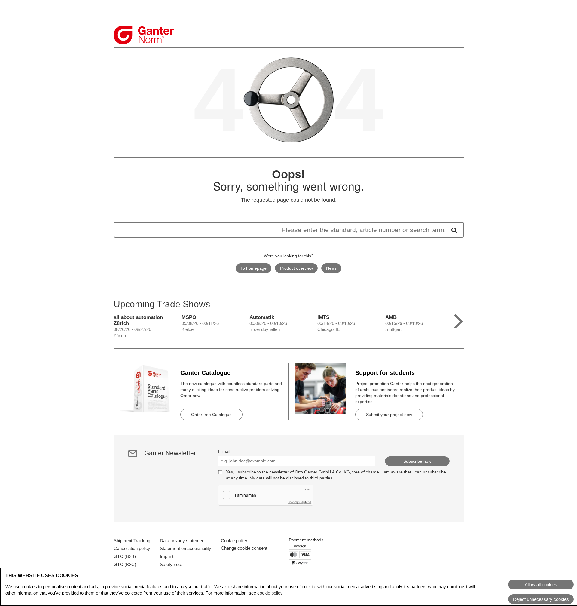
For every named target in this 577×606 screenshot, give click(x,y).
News (331, 268)
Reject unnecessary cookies (541, 599)
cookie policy (269, 592)
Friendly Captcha (299, 502)
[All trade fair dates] (458, 320)
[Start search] (452, 230)
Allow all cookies (541, 584)
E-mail (224, 451)
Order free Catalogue (211, 414)
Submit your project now (389, 414)
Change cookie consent (244, 548)
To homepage (253, 268)
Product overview (296, 268)
